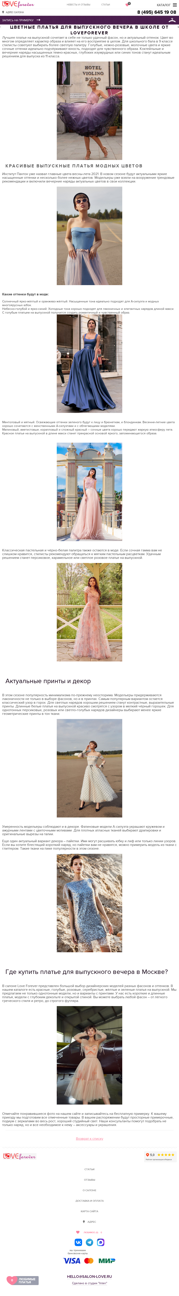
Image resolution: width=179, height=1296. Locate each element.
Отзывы (89, 1180)
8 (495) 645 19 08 (156, 12)
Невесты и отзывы (78, 4)
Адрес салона (15, 12)
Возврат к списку (89, 1138)
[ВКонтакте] (78, 1242)
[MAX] (100, 1242)
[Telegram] (89, 1242)
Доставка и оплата (90, 1201)
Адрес (92, 1222)
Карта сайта (89, 1211)
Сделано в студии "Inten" (89, 1283)
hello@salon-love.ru (89, 1276)
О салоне (89, 1190)
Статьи (105, 4)
